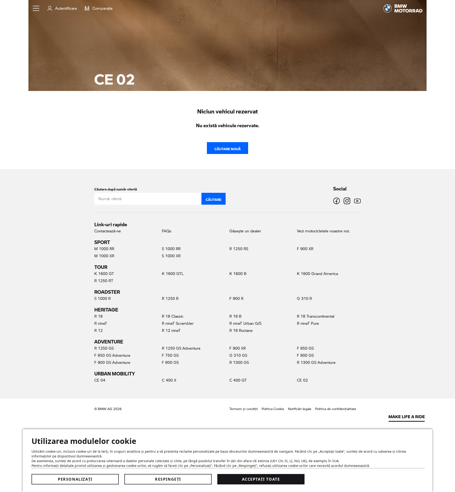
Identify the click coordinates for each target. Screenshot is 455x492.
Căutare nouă (227, 147)
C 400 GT (238, 380)
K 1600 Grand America (317, 273)
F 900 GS (305, 355)
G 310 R (304, 298)
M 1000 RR (104, 248)
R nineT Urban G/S (245, 323)
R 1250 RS (238, 248)
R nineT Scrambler (178, 323)
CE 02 (308, 380)
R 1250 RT (103, 280)
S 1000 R (102, 298)
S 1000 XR (171, 255)
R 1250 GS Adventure (181, 348)
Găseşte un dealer (245, 231)
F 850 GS (305, 348)
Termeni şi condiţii (243, 408)
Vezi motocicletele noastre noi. (323, 231)
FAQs (166, 231)
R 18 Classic (172, 316)
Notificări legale (299, 408)
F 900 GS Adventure (112, 362)
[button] (36, 8)
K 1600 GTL (173, 273)
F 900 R (236, 298)
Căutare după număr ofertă (115, 188)
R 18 (98, 316)
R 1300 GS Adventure (316, 362)
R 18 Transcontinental (315, 316)
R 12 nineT (171, 330)
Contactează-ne (107, 231)
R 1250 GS (104, 348)
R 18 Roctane (241, 330)
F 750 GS (170, 355)
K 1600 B (237, 273)
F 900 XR (305, 248)
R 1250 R (170, 298)
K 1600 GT (104, 273)
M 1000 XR (104, 255)
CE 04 (99, 380)
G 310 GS (238, 355)
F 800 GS (170, 362)
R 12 (98, 330)
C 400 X (169, 380)
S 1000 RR (171, 248)
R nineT (100, 323)
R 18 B (235, 316)
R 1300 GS (239, 362)
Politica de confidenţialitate (335, 408)
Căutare (213, 198)
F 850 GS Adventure (112, 355)
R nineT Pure (308, 323)
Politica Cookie (273, 408)
